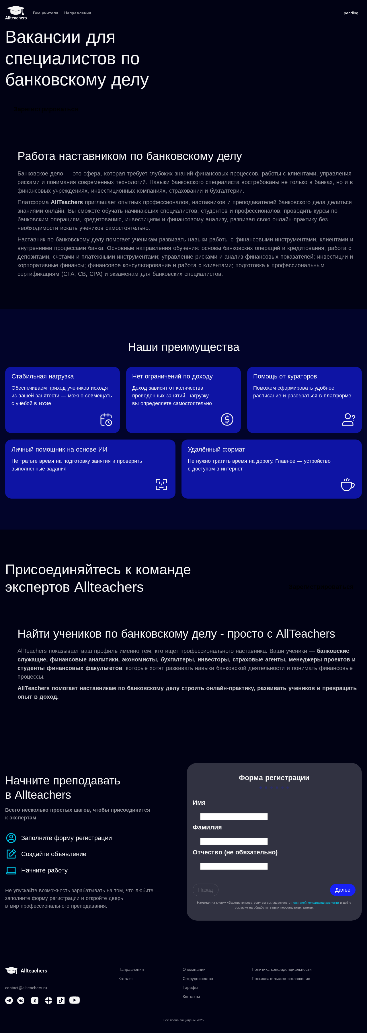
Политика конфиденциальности (282, 969)
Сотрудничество (198, 978)
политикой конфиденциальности (315, 902)
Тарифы (190, 987)
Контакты (191, 996)
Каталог (125, 978)
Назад (205, 890)
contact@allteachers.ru (26, 987)
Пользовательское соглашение (281, 978)
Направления (77, 13)
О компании (194, 969)
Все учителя (45, 13)
